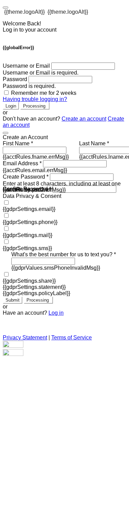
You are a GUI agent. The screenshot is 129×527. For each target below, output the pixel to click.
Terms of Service (71, 337)
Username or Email (26, 66)
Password (15, 79)
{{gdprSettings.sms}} (27, 248)
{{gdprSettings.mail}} (27, 235)
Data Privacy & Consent (32, 196)
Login (11, 106)
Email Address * (22, 163)
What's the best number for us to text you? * (63, 254)
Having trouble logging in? (35, 99)
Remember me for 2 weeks (43, 93)
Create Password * (26, 177)
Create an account (84, 119)
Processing (35, 106)
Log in (56, 313)
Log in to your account (29, 30)
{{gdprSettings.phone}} (30, 222)
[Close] (5, 133)
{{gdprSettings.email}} (29, 209)
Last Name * (94, 143)
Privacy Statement (25, 337)
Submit (13, 300)
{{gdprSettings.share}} (29, 281)
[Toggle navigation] (5, 8)
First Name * (18, 143)
